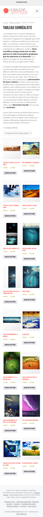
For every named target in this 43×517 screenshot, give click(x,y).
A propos (23, 506)
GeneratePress (21, 514)
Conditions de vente (28, 504)
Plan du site (32, 506)
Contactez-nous (21, 2)
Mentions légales (12, 506)
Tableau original (14, 22)
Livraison (17, 504)
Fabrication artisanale (24, 502)
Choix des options (10, 173)
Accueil (5, 22)
